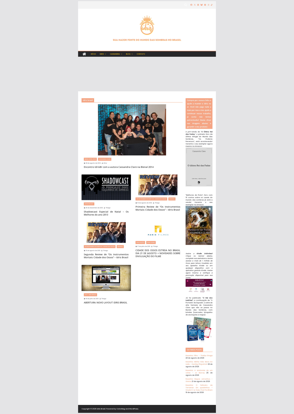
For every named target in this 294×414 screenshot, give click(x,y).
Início (93, 54)
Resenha (172, 199)
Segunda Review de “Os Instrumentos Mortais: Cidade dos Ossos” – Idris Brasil (106, 256)
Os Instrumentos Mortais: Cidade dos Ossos (151, 199)
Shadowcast (89, 204)
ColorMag (121, 409)
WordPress (133, 409)
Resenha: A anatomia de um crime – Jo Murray (199, 371)
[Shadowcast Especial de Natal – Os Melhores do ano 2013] (106, 187)
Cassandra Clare (104, 159)
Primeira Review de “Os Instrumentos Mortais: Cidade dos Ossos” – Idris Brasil (158, 208)
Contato (141, 54)
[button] (105, 54)
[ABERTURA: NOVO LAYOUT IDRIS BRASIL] (106, 278)
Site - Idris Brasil (90, 295)
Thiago (108, 208)
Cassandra (115, 54)
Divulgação (140, 242)
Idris (102, 54)
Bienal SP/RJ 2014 (90, 159)
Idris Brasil (101, 409)
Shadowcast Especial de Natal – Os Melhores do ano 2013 (106, 213)
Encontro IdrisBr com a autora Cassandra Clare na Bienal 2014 (118, 167)
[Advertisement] (147, 74)
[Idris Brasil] (84, 54)
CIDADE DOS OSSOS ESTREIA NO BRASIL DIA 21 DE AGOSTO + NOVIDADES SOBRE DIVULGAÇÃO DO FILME (158, 253)
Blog (128, 54)
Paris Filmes (151, 242)
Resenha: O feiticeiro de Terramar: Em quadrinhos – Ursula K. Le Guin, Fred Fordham (199, 387)
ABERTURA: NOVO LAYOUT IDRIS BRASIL (105, 302)
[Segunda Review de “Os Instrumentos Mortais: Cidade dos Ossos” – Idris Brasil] (106, 232)
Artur (105, 163)
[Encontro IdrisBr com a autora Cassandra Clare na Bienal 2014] (132, 129)
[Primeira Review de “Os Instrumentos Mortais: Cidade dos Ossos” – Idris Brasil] (158, 184)
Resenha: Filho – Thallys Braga (199, 355)
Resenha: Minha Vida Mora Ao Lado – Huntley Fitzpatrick (199, 363)
